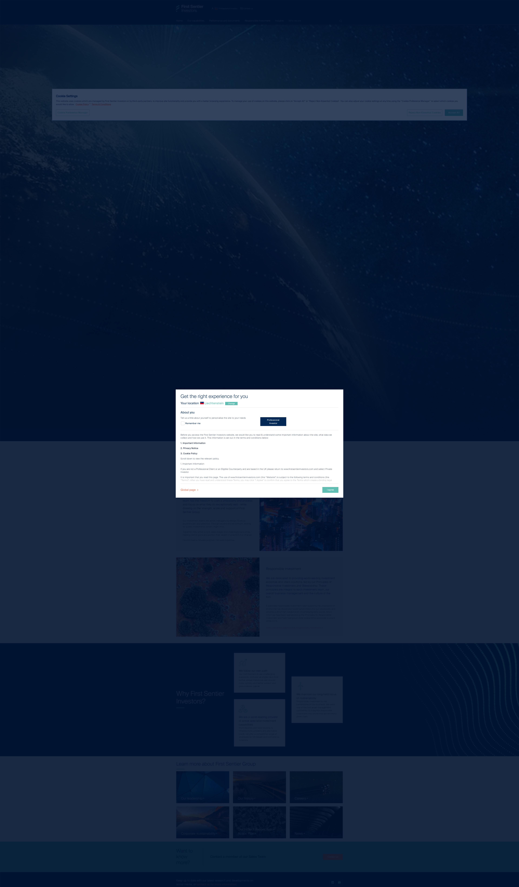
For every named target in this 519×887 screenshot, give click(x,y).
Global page (188, 490)
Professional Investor (273, 422)
